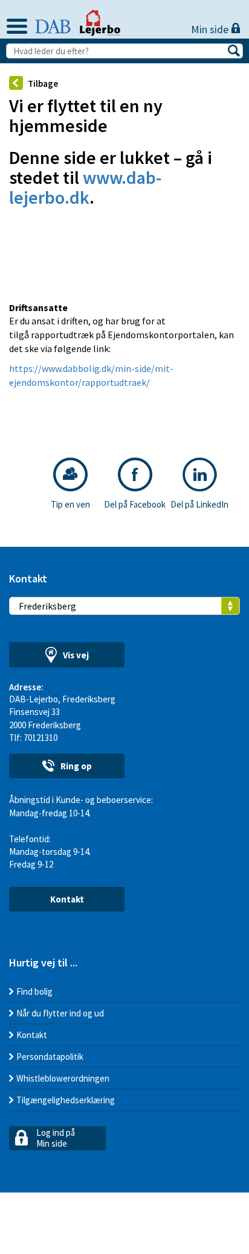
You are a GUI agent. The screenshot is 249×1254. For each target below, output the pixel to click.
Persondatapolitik (49, 1056)
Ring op (76, 766)
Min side (211, 29)
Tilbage (43, 83)
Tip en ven (70, 504)
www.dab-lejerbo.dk (85, 187)
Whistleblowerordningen (62, 1078)
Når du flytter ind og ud (60, 1013)
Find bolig (34, 991)
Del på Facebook (135, 504)
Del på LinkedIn (199, 504)
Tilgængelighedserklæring (65, 1100)
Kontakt (67, 899)
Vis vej (76, 655)
